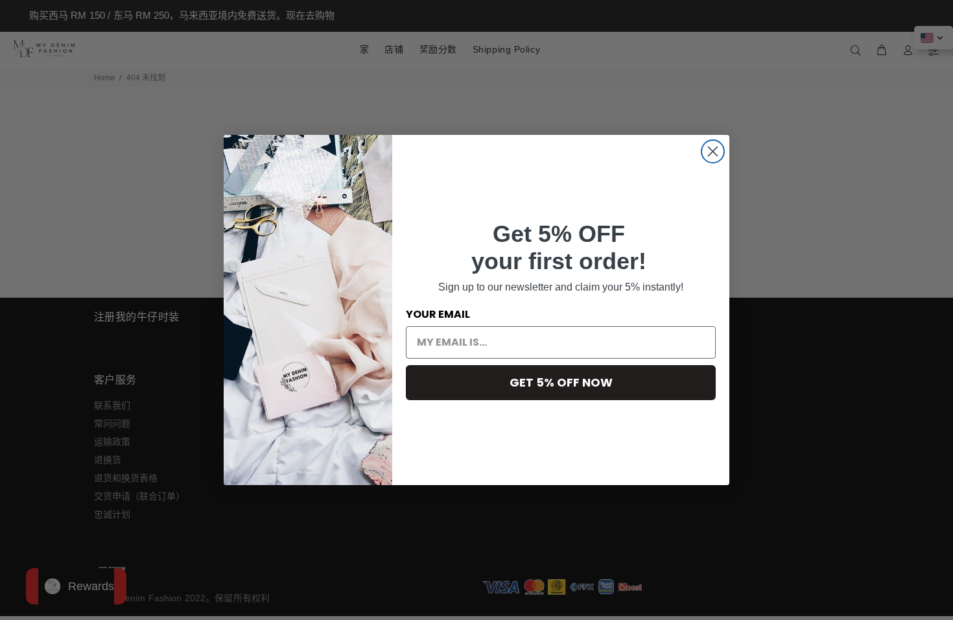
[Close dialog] (712, 151)
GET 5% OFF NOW (561, 382)
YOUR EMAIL (438, 314)
